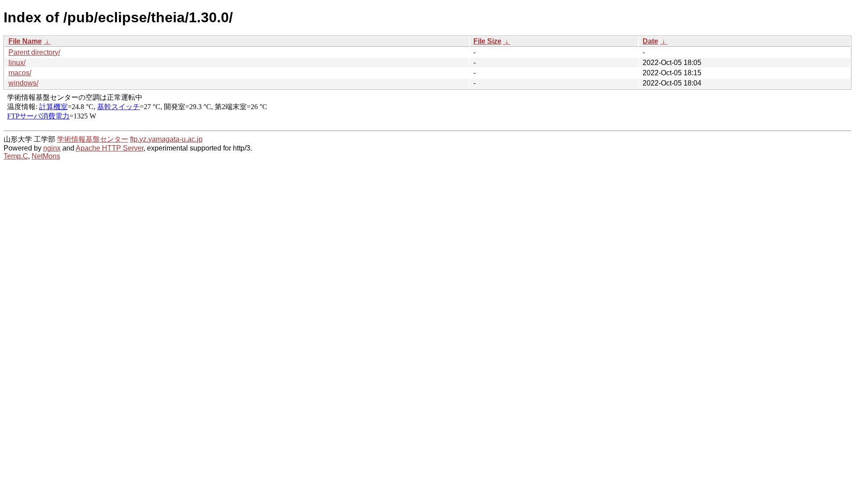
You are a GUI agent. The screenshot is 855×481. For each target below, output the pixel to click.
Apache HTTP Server (109, 148)
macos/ (19, 73)
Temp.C (16, 156)
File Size (487, 41)
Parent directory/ (34, 52)
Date (650, 41)
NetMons (46, 156)
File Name (25, 41)
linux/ (16, 62)
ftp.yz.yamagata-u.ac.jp (166, 139)
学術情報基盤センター (92, 139)
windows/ (23, 83)
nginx (52, 148)
